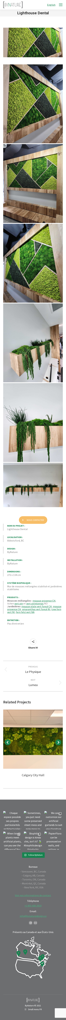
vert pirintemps (35, 603)
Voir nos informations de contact (33, 895)
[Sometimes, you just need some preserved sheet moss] (33, 820)
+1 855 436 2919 (33, 905)
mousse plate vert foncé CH (36, 606)
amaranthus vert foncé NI (36, 609)
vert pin (18, 603)
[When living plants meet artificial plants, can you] (12, 841)
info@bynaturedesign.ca (33, 916)
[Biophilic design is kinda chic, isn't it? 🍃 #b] (33, 841)
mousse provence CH (44, 600)
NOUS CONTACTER (35, 520)
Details (33, 739)
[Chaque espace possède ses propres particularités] (12, 820)
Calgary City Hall (33, 775)
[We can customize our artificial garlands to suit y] (53, 820)
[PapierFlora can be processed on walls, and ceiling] (53, 841)
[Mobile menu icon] (61, 5)
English (51, 4)
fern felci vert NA (25, 612)
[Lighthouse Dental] (33, 103)
